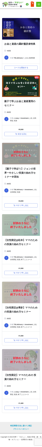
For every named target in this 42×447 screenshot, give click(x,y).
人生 (26, 58)
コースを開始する (21, 68)
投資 (15, 121)
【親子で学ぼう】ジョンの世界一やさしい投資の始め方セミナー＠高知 (20, 172)
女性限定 (13, 192)
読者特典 (32, 58)
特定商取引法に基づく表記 (21, 426)
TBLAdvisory (18, 58)
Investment (25, 118)
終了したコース (26, 259)
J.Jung (16, 118)
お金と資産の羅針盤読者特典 (19, 44)
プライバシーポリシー (21, 429)
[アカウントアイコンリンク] (27, 4)
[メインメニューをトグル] (38, 4)
